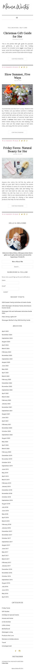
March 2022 (5, 397)
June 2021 (5, 417)
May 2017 (5, 552)
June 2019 (5, 469)
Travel (4, 642)
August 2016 (6, 583)
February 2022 (6, 400)
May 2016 (5, 593)
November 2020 (7, 428)
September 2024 (7, 338)
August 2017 (6, 545)
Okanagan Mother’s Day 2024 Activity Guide (16, 320)
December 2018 (7, 490)
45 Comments (8, 214)
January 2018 (6, 528)
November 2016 (7, 572)
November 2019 (7, 459)
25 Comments (8, 140)
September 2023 (7, 359)
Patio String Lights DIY (9, 316)
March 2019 (5, 479)
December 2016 (7, 569)
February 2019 (6, 483)
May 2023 (5, 369)
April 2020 (5, 445)
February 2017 (6, 562)
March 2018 (5, 521)
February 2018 (6, 524)
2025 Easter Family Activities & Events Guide (16, 302)
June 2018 (5, 510)
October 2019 (6, 462)
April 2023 (5, 372)
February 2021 (6, 424)
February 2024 (6, 352)
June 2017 (5, 548)
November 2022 (7, 386)
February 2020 (6, 452)
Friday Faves (6, 608)
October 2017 (6, 538)
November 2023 (7, 355)
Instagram (19, 651)
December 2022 (7, 383)
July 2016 (5, 586)
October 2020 (6, 431)
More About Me (17, 261)
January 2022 (6, 403)
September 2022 (7, 390)
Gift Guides (5, 611)
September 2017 (7, 541)
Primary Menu (17, 17)
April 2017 (5, 555)
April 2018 (5, 517)
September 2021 (7, 410)
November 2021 (7, 407)
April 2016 (5, 597)
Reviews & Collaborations (10, 639)
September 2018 (7, 500)
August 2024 (6, 341)
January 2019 (6, 486)
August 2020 (6, 438)
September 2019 (7, 466)
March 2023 (5, 376)
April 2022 (5, 393)
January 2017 (6, 566)
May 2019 (5, 472)
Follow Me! (5, 663)
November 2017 (7, 535)
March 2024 (5, 348)
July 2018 (5, 507)
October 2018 (6, 497)
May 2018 (5, 514)
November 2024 (7, 334)
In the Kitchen (6, 622)
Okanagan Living (7, 632)
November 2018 (7, 493)
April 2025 (5, 331)
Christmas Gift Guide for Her (18, 34)
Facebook (15, 651)
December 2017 (7, 531)
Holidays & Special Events (10, 615)
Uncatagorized (7, 646)
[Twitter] (22, 67)
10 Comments (8, 67)
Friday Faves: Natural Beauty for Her (17, 149)
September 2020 (7, 434)
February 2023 (6, 379)
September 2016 (7, 579)
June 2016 (5, 590)
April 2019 (5, 476)
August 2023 (6, 362)
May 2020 (5, 441)
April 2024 (5, 345)
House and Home (7, 618)
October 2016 (6, 576)
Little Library (6, 625)
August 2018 (6, 503)
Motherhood (6, 628)
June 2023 (5, 365)
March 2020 (5, 448)
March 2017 (5, 559)
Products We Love (8, 635)
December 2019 (7, 455)
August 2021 (6, 414)
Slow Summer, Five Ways (17, 76)
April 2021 (5, 421)
